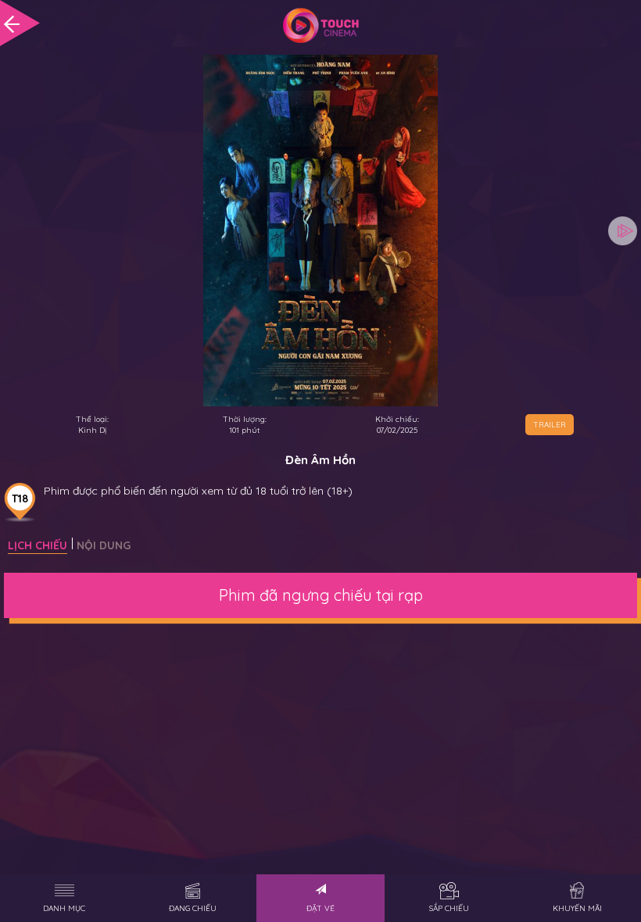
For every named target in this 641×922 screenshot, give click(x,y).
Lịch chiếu (37, 545)
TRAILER (549, 425)
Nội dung (104, 545)
